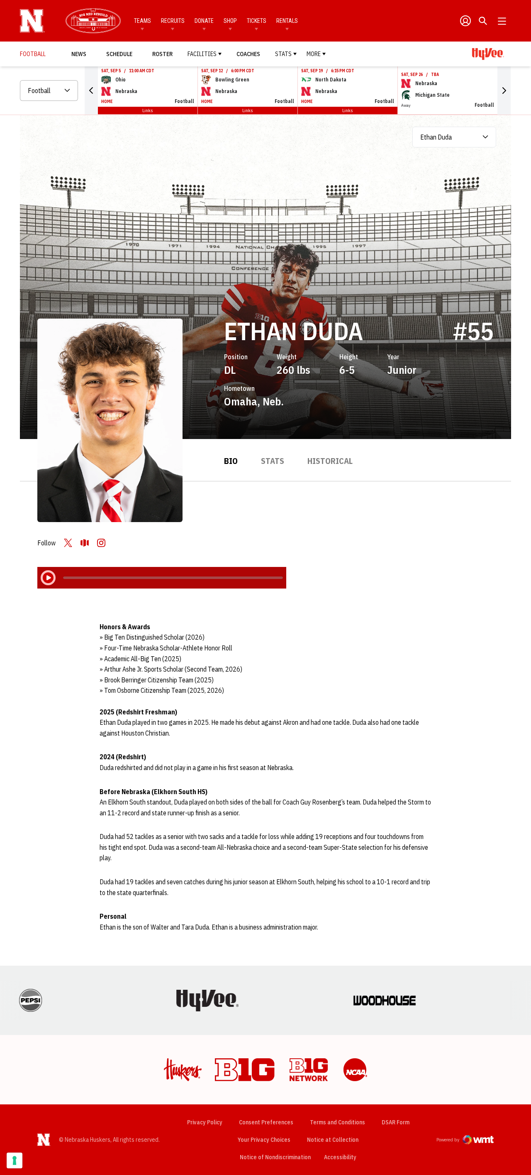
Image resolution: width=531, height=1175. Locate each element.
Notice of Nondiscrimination (275, 1157)
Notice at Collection (332, 1139)
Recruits (173, 20)
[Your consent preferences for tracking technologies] (14, 1160)
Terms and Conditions (337, 1122)
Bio (231, 460)
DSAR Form (395, 1122)
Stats (283, 54)
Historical (330, 460)
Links (147, 110)
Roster (162, 54)
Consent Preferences (266, 1122)
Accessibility (340, 1157)
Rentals (287, 20)
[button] (91, 90)
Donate (204, 20)
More (314, 54)
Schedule (119, 54)
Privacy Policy (204, 1122)
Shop (230, 20)
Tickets (256, 20)
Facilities (202, 54)
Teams (142, 20)
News (78, 54)
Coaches (248, 54)
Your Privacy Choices (264, 1139)
